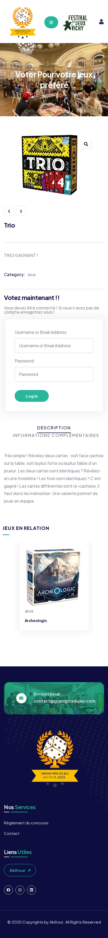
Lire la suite (55, 596)
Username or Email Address (41, 332)
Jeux (31, 274)
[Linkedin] (31, 890)
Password (24, 360)
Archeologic (36, 620)
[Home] (22, 23)
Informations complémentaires (56, 435)
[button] (86, 144)
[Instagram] (19, 890)
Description (54, 427)
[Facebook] (8, 890)
